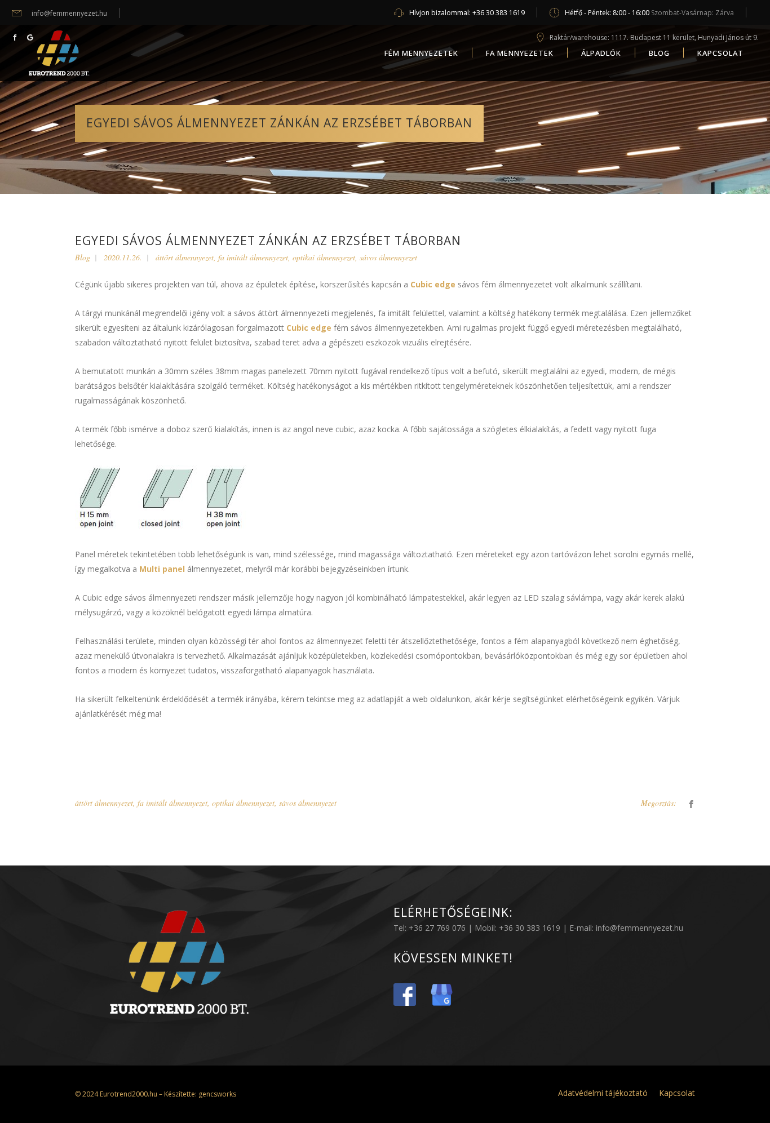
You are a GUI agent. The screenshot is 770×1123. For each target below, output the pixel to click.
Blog (82, 257)
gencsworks (216, 1094)
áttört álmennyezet (185, 257)
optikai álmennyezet (324, 257)
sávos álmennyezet (388, 257)
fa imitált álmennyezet (253, 257)
